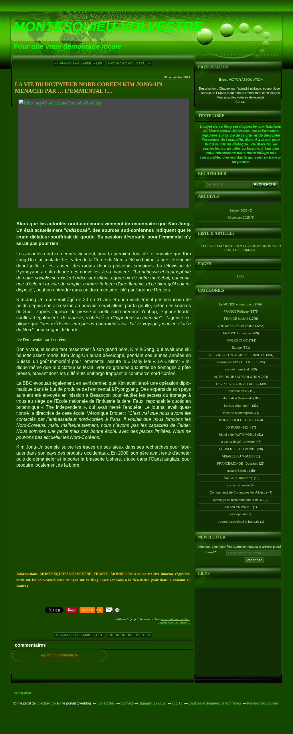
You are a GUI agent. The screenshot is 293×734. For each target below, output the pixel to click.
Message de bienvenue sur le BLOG (238, 500)
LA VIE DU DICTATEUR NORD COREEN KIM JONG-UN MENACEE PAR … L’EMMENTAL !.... (88, 87)
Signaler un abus (152, 703)
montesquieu (22, 692)
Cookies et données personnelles (215, 703)
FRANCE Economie (237, 333)
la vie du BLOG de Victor (238, 441)
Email (210, 552)
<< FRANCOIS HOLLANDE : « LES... (79, 63)
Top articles (106, 703)
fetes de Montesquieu (238, 413)
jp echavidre (46, 703)
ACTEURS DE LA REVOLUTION (237, 376)
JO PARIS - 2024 (238, 427)
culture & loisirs (237, 470)
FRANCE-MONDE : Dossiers (237, 463)
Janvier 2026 (238, 210)
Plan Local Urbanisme (238, 478)
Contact (240, 101)
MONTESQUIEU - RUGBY (237, 420)
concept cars (238, 514)
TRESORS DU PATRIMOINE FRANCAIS (236, 355)
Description (208, 88)
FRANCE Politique (236, 311)
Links (241, 276)
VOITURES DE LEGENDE (235, 325)
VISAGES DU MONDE (238, 456)
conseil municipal (237, 369)
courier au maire (238, 485)
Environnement (237, 391)
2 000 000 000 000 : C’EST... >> (129, 63)
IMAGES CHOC (237, 340)
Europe (237, 347)
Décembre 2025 (239, 217)
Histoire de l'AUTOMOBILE (237, 434)
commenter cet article (173, 622)
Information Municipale (236, 398)
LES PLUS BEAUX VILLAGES (237, 384)
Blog (222, 79)
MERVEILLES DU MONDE (237, 449)
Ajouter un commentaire (59, 655)
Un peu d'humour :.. (237, 405)
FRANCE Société (236, 318)
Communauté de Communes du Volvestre (239, 492)
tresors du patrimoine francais (238, 521)
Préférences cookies (263, 703)
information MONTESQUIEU (237, 362)
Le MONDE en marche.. (175, 619)
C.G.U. (177, 703)
